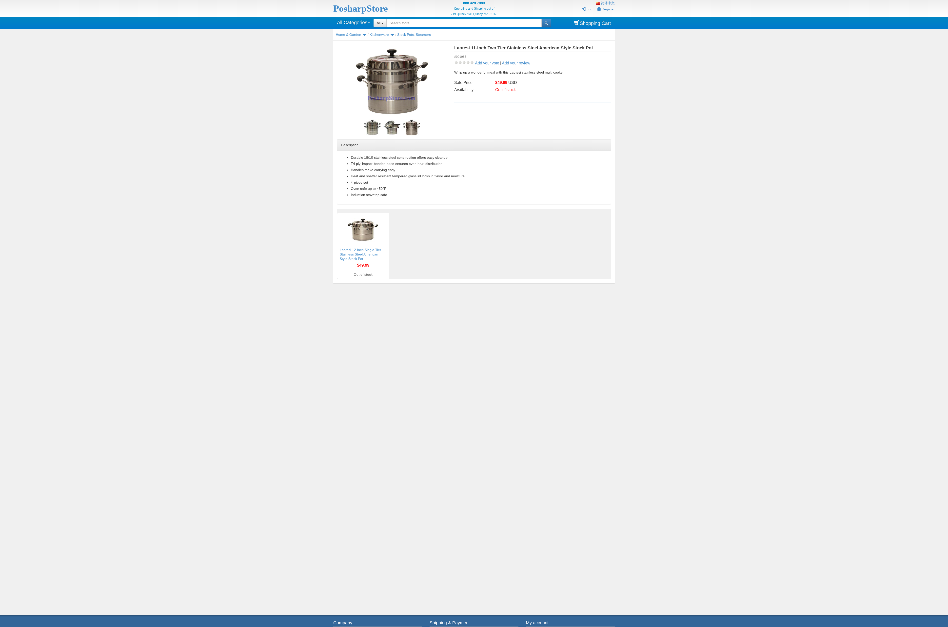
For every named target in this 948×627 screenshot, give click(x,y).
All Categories (352, 22)
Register (608, 9)
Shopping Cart (595, 23)
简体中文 (607, 3)
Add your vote (487, 63)
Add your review (516, 63)
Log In (591, 9)
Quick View (378, 216)
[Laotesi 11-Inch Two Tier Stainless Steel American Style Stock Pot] (395, 81)
